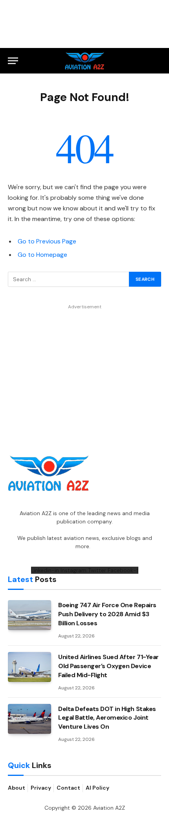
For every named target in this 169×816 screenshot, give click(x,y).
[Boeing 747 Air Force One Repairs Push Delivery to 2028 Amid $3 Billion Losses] (29, 615)
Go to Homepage (42, 255)
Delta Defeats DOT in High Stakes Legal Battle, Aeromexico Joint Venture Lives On (107, 718)
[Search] (157, 61)
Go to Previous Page (47, 241)
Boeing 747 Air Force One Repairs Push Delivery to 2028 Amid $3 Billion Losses (107, 614)
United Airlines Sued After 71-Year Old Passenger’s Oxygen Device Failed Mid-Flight (108, 666)
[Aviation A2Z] (85, 61)
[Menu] (13, 61)
